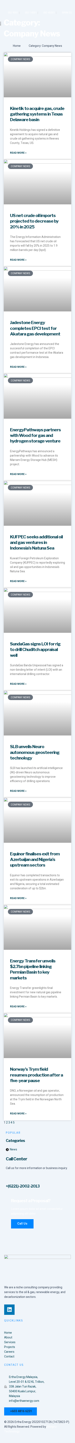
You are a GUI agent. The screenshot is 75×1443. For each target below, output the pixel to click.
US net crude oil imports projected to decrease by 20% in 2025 (34, 221)
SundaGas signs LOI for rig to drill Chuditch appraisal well (35, 649)
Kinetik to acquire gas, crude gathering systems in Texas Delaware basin (37, 114)
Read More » (18, 153)
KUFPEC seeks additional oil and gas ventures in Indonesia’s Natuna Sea (36, 542)
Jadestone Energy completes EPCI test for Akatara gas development (35, 328)
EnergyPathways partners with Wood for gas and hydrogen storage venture (35, 435)
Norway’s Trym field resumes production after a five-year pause (36, 1075)
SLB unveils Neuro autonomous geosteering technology (34, 752)
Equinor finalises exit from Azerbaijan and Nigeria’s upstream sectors (35, 859)
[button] (69, 23)
